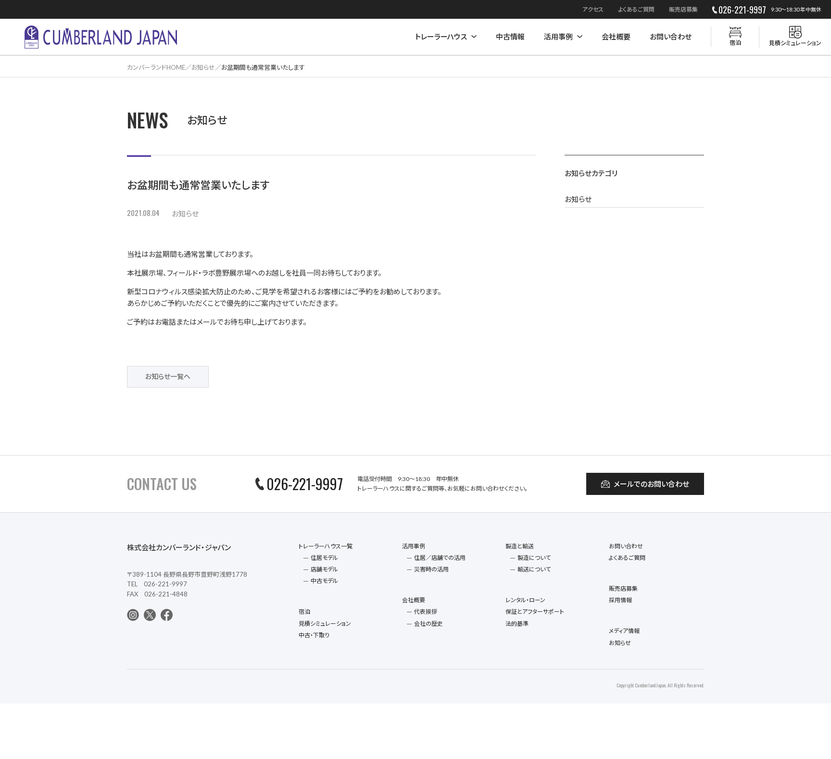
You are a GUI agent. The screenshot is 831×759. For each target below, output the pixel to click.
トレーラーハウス (441, 36)
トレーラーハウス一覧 (326, 546)
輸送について (534, 569)
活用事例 (558, 36)
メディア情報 (624, 630)
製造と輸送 (519, 546)
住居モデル (324, 557)
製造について (534, 557)
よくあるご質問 (636, 9)
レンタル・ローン (525, 600)
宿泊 (304, 611)
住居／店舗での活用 (440, 557)
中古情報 (510, 36)
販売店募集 (683, 9)
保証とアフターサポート (534, 611)
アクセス (593, 9)
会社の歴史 (428, 623)
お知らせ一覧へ (167, 376)
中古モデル (324, 580)
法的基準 (517, 623)
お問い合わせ (671, 36)
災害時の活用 (431, 569)
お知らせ (185, 213)
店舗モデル (324, 569)
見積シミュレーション (325, 623)
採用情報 (620, 600)
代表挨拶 (425, 611)
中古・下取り (314, 635)
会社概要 (616, 36)
